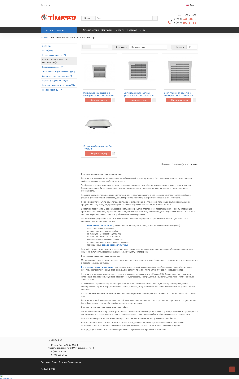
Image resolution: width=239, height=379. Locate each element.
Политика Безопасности (70, 362)
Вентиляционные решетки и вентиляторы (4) (55, 61)
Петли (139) (47, 50)
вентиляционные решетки (99, 225)
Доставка (132, 30)
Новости (119, 30)
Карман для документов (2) (55, 81)
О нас (143, 30)
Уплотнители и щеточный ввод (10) (58, 71)
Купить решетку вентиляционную (97, 267)
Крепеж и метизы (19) (52, 90)
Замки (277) (47, 46)
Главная (44, 38)
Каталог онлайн (91, 30)
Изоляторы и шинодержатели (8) (57, 76)
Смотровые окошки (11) (53, 67)
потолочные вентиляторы (115, 245)
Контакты (106, 30)
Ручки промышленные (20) (54, 55)
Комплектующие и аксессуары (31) (58, 85)
